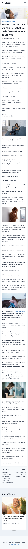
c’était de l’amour (19, 311)
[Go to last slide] (4, 513)
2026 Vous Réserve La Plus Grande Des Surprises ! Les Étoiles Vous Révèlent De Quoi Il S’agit (7, 477)
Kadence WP (15, 544)
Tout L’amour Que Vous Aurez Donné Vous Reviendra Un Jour (13, 519)
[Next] (24, 513)
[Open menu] (25, 3)
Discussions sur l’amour (8, 21)
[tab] (12, 530)
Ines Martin (6, 38)
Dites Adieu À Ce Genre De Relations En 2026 (21, 473)
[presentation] (14, 505)
